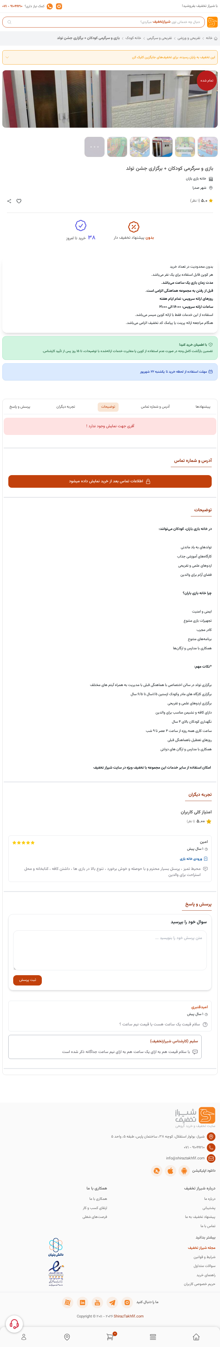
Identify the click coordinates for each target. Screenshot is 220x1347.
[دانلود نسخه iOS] (170, 1171)
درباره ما (209, 1199)
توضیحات (108, 407)
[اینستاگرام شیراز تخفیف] (127, 1302)
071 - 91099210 (12, 6)
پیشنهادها (203, 407)
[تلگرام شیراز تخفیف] (112, 1302)
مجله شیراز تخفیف (201, 1248)
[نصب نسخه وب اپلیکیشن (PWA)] (156, 1171)
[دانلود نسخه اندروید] (184, 1171)
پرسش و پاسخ (19, 407)
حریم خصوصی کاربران (199, 1284)
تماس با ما (208, 1226)
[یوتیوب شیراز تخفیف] (97, 1302)
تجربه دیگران (65, 407)
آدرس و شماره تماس (155, 407)
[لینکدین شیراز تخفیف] (82, 1302)
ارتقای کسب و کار (95, 1208)
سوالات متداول (204, 1266)
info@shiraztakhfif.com (185, 1158)
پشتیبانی (209, 1208)
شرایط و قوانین (204, 1257)
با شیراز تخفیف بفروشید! (200, 6)
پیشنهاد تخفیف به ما (200, 1217)
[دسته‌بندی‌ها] (153, 1337)
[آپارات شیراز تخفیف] (67, 1302)
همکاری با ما (98, 1199)
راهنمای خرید (206, 1275)
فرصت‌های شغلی (94, 1217)
